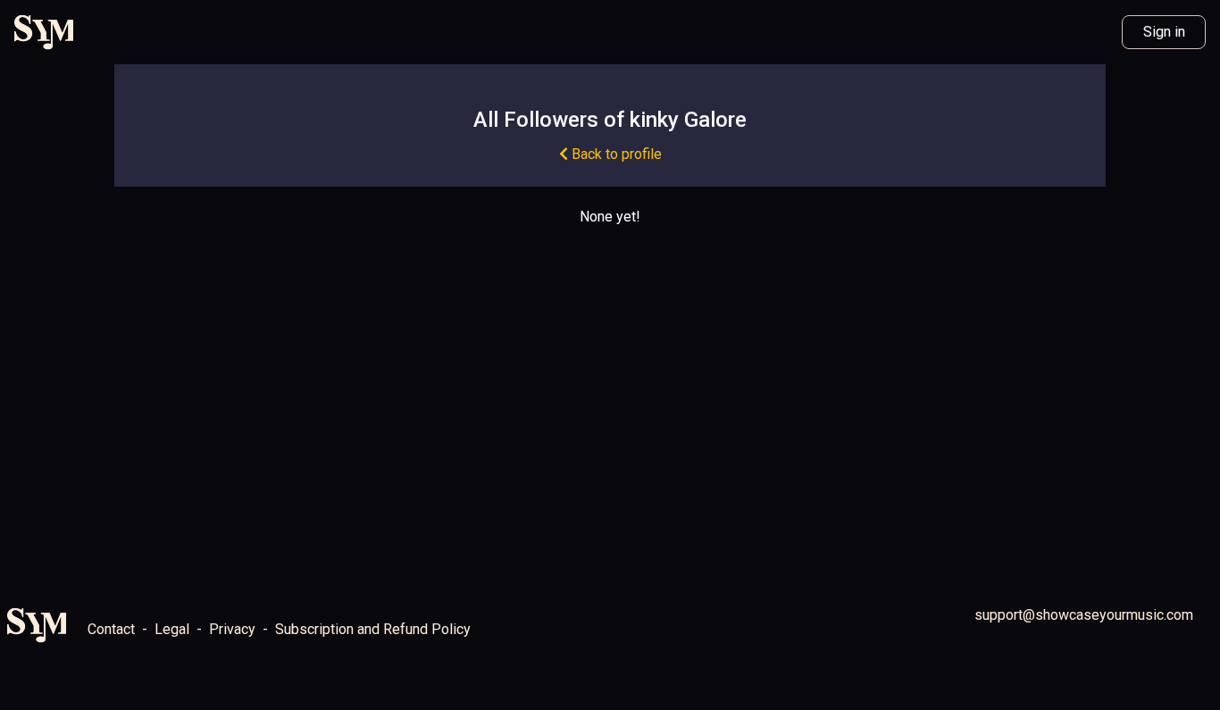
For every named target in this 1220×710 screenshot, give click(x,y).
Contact (111, 629)
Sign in (1164, 31)
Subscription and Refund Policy (373, 629)
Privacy (232, 629)
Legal (172, 629)
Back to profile (615, 154)
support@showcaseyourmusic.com (1083, 614)
